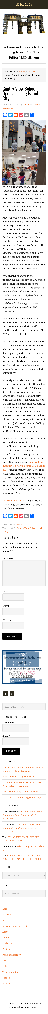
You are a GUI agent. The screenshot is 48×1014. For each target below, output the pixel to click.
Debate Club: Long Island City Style (20, 791)
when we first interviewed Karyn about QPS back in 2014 (23, 465)
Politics (6, 949)
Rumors (6, 983)
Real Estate (8, 943)
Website (7, 620)
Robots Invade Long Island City (18, 776)
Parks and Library (11, 954)
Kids (4, 966)
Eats (4, 908)
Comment (8, 558)
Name (5, 591)
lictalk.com (24, 4)
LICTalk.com (22, 1003)
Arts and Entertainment (14, 926)
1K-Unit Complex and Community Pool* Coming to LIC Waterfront (22, 815)
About (5, 931)
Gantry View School (13, 500)
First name (8, 722)
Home (5, 937)
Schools (19, 524)
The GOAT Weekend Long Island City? (21, 797)
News (5, 960)
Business (6, 914)
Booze (5, 920)
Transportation (10, 972)
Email (5, 605)
